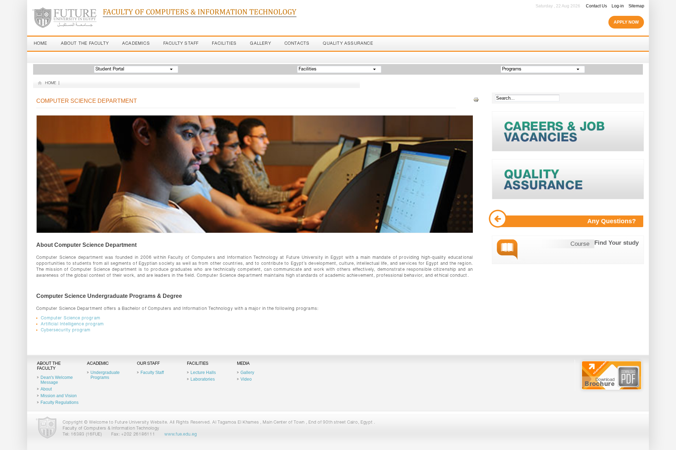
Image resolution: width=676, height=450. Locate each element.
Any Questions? (611, 221)
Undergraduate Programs (105, 375)
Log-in (618, 6)
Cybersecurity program (66, 330)
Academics (136, 44)
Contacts (297, 44)
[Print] (476, 100)
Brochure (611, 375)
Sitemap (636, 6)
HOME (50, 83)
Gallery (260, 44)
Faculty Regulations (59, 402)
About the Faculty (85, 44)
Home (41, 44)
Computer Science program (70, 318)
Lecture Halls (203, 372)
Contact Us (596, 6)
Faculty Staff (181, 44)
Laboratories (202, 379)
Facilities (224, 44)
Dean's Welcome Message (56, 380)
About (46, 389)
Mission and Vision (58, 395)
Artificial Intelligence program (72, 324)
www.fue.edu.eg (180, 434)
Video (246, 379)
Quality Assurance (348, 44)
